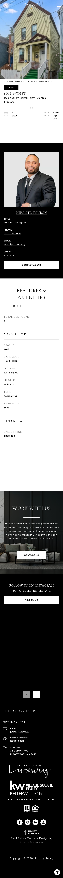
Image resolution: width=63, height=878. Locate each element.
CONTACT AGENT (31, 265)
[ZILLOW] (43, 822)
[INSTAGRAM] (27, 822)
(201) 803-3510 (17, 741)
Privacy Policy (44, 858)
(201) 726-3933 (12, 233)
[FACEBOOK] (20, 822)
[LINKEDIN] (35, 822)
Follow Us (31, 600)
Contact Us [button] (31, 555)
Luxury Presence (31, 842)
